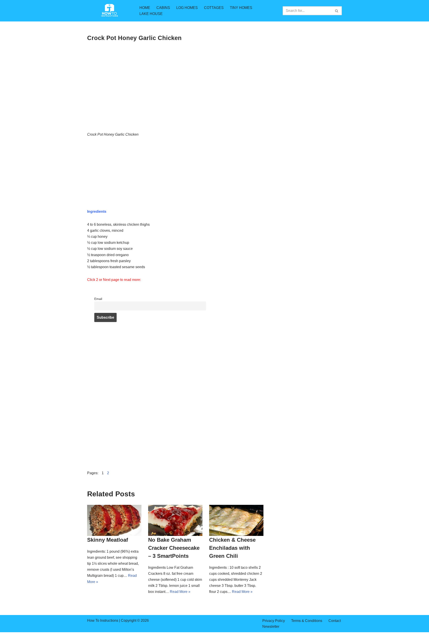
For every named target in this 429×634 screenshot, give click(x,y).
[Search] (337, 10)
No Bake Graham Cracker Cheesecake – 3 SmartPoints (174, 548)
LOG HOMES (187, 8)
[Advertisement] (175, 98)
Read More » (180, 592)
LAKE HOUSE (151, 14)
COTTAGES (214, 8)
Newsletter (270, 626)
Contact (334, 621)
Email (98, 299)
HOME (144, 8)
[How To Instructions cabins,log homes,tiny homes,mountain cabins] (109, 10)
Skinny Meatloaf (107, 540)
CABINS (163, 8)
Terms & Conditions (306, 621)
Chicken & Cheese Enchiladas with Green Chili (232, 548)
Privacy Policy (273, 621)
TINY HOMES (241, 8)
